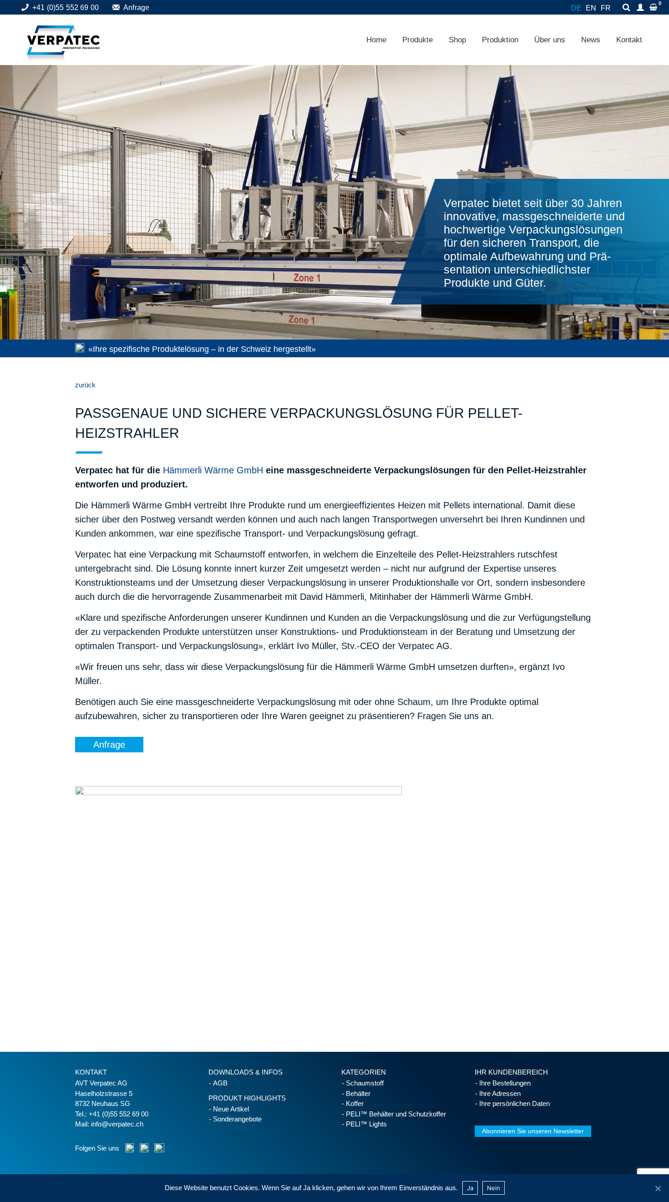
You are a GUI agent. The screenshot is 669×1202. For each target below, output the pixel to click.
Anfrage (136, 7)
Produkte (417, 40)
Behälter (358, 1093)
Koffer (355, 1103)
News (590, 40)
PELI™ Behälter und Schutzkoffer (396, 1114)
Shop (457, 40)
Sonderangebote (237, 1119)
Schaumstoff (365, 1083)
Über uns (549, 40)
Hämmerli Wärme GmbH (213, 470)
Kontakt (629, 40)
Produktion (500, 40)
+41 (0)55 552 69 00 (65, 7)
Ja (470, 1188)
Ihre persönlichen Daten (514, 1103)
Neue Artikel (231, 1109)
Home (376, 40)
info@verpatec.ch (117, 1124)
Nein (493, 1188)
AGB (220, 1083)
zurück (85, 385)
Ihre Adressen (500, 1093)
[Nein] (657, 1188)
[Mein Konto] (641, 8)
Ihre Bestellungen (505, 1083)
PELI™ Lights (366, 1124)
